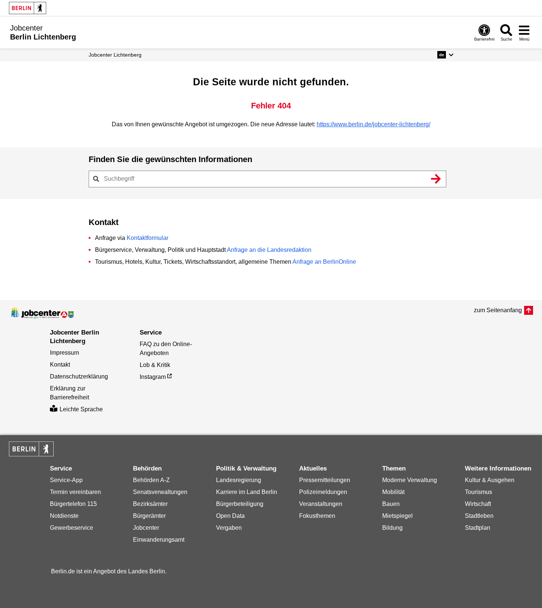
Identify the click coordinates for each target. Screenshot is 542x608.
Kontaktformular (147, 238)
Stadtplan (477, 528)
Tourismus (478, 492)
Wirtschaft (478, 504)
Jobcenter (146, 528)
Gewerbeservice (71, 528)
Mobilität (393, 492)
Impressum (64, 352)
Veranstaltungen (320, 504)
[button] (445, 54)
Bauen (391, 504)
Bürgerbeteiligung (239, 504)
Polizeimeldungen (323, 492)
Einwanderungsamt (158, 539)
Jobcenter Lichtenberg (115, 55)
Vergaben (229, 528)
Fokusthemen (317, 516)
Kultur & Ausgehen (489, 480)
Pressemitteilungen (324, 480)
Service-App (66, 480)
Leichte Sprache (81, 409)
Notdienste (64, 516)
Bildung (392, 528)
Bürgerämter (149, 516)
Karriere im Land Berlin (246, 492)
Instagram (153, 377)
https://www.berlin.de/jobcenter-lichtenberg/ (373, 124)
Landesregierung (238, 480)
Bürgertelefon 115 (73, 504)
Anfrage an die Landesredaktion (269, 250)
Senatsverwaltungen (160, 492)
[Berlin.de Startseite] (27, 8)
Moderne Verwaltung (409, 480)
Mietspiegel (397, 516)
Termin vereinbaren (75, 492)
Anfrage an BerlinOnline (324, 262)
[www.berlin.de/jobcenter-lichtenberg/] (42, 313)
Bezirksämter (150, 504)
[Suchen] (436, 179)
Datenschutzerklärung (79, 376)
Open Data (230, 516)
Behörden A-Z (151, 480)
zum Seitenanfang (498, 310)
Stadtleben (479, 516)
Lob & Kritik (155, 365)
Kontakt (60, 364)
